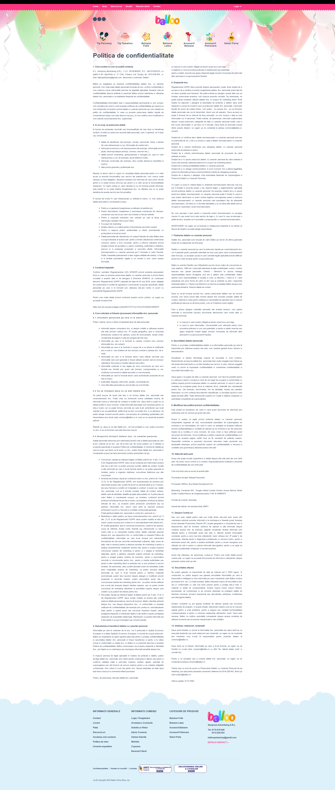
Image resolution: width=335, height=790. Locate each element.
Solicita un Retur (139, 727)
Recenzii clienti (143, 6)
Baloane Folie (176, 718)
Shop (104, 6)
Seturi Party (175, 737)
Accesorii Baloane (178, 727)
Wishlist (135, 741)
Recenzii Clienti (139, 751)
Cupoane (135, 746)
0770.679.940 (218, 729)
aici (154, 513)
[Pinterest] (104, 19)
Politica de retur (100, 741)
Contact (156, 6)
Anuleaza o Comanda (142, 723)
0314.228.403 (218, 732)
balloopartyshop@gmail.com (222, 737)
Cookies (133, 768)
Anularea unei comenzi (104, 737)
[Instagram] (99, 19)
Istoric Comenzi (139, 732)
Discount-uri (116, 6)
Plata (95, 727)
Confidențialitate (100, 768)
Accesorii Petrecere (179, 732)
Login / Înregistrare (140, 718)
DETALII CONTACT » (218, 742)
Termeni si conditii (118, 768)
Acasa (95, 6)
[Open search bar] (225, 19)
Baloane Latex (176, 723)
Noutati (129, 6)
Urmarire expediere (102, 746)
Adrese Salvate (138, 737)
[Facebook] (95, 19)
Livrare (96, 723)
